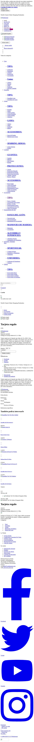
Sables (9, 111)
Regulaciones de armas (10, 541)
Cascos (9, 169)
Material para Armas (12, 136)
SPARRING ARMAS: (16, 143)
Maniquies (10, 228)
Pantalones (10, 71)
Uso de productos (8, 540)
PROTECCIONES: (15, 166)
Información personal (9, 548)
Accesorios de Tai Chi (13, 207)
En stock (3, 392)
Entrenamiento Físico (12, 188)
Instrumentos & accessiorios (14, 221)
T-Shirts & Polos (11, 251)
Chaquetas (10, 254)
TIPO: (10, 66)
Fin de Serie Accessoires (13, 277)
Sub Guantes (10, 161)
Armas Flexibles (11, 114)
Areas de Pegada (11, 185)
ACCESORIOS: (14, 180)
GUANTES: (12, 155)
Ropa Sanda (10, 183)
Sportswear (10, 74)
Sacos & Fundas (11, 135)
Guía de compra (8, 543)
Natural (9, 84)
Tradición (9, 87)
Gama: (10, 79)
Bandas (9, 162)
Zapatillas (7, 525)
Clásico (9, 82)
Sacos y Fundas (11, 201)
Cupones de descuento (10, 554)
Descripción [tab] (7, 375)
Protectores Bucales (12, 171)
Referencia (4, 390)
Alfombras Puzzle (12, 238)
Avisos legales (7, 535)
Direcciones (7, 553)
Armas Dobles (11, 115)
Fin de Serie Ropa (12, 272)
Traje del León (11, 218)
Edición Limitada (11, 88)
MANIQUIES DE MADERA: (19, 225)
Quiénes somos (8, 538)
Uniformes (10, 69)
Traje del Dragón (11, 219)
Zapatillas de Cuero (12, 99)
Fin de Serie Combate (13, 275)
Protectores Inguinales (13, 174)
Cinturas (9, 72)
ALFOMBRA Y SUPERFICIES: (14, 234)
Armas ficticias (11, 147)
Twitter (6, 360)
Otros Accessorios (12, 208)
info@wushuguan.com (9, 566)
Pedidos (6, 550)
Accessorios (10, 75)
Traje (6, 524)
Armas (6, 527)
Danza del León (9, 530)
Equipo (9, 148)
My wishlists (7, 556)
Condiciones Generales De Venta (12, 537)
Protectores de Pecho (12, 172)
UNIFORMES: (13, 258)
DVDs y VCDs (11, 204)
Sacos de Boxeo (11, 186)
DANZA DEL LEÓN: (16, 215)
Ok (6, 8)
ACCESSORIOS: (14, 132)
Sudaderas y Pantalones (13, 253)
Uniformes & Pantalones (13, 261)
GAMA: (10, 120)
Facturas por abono (9, 551)
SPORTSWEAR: (14, 248)
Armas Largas (11, 112)
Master (9, 128)
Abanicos (9, 117)
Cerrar (2, 8)
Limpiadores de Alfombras (14, 240)
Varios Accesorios (12, 189)
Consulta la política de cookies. (9, 7)
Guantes (9, 158)
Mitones (9, 159)
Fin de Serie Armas (12, 274)
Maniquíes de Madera (10, 528)
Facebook (6, 359)
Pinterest (6, 362)
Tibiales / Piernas (11, 175)
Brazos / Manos (11, 177)
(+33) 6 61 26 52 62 (8, 567)
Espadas (9, 109)
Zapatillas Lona (11, 98)
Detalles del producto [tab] (9, 376)
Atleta (8, 85)
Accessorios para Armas (13, 202)
